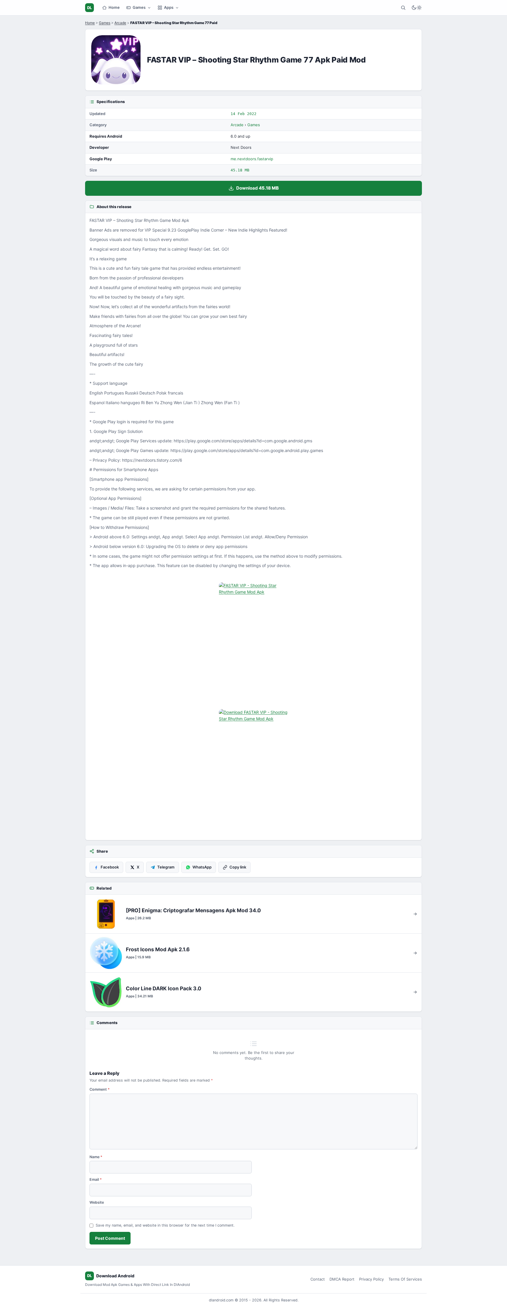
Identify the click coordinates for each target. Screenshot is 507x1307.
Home (114, 7)
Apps (168, 7)
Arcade (120, 23)
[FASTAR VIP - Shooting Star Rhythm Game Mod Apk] (253, 644)
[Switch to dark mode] (416, 7)
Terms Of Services (405, 1279)
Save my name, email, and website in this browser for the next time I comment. (165, 1225)
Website (96, 1202)
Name (95, 1157)
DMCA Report (341, 1279)
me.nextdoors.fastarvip (252, 158)
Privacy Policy (371, 1279)
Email (95, 1179)
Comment (99, 1089)
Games (139, 7)
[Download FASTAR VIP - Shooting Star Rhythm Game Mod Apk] (253, 770)
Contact (317, 1279)
